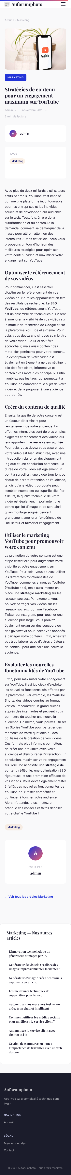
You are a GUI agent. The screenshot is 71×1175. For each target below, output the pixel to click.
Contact (9, 1150)
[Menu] (63, 4)
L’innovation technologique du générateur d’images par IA (29, 953)
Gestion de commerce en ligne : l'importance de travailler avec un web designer (35, 1048)
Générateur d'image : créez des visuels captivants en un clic (35, 980)
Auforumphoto (23, 4)
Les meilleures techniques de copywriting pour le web (29, 993)
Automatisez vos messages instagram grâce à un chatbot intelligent (34, 1006)
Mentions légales (15, 1143)
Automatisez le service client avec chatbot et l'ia (32, 1033)
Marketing (23, 20)
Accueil (9, 20)
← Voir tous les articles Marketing (29, 896)
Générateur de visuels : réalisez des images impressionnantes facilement (34, 967)
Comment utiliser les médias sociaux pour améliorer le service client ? (34, 1019)
